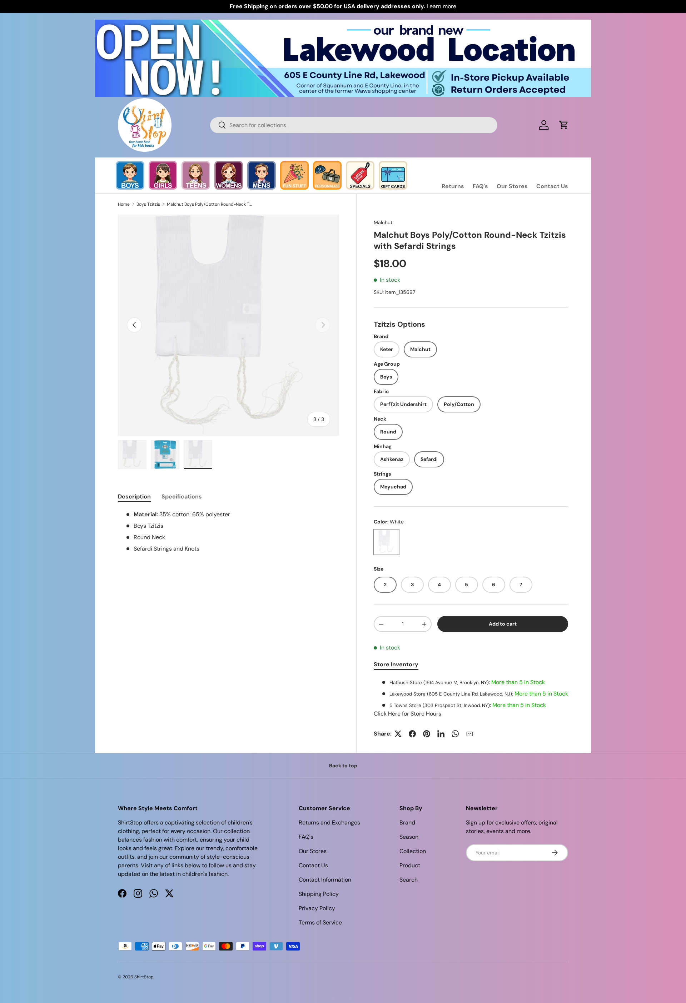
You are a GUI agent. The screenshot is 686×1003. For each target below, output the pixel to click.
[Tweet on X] (398, 734)
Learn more (441, 6)
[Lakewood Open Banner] (343, 23)
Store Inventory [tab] (396, 664)
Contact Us (552, 186)
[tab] (134, 496)
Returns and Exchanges (329, 822)
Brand (407, 822)
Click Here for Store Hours (407, 713)
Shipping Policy (319, 894)
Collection (412, 851)
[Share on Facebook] (412, 734)
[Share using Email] (469, 734)
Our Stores (512, 186)
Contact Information (325, 879)
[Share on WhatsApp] (455, 734)
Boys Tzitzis (148, 204)
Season (408, 837)
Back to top (343, 765)
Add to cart (503, 624)
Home (124, 204)
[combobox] (353, 125)
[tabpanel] (471, 698)
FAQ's (480, 186)
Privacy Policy (317, 908)
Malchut (383, 222)
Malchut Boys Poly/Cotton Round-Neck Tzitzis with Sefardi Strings (210, 204)
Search (408, 879)
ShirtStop (144, 977)
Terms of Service (320, 922)
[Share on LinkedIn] (441, 734)
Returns (453, 186)
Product (409, 865)
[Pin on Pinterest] (426, 734)
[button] (564, 125)
